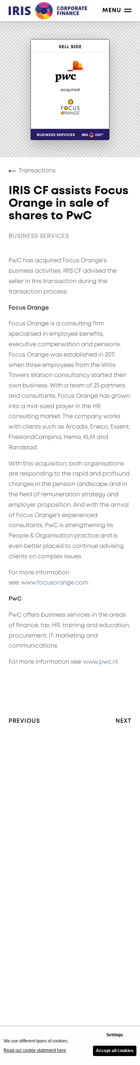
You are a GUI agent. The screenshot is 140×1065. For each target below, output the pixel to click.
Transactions (37, 170)
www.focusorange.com (54, 583)
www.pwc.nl (100, 662)
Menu (111, 10)
